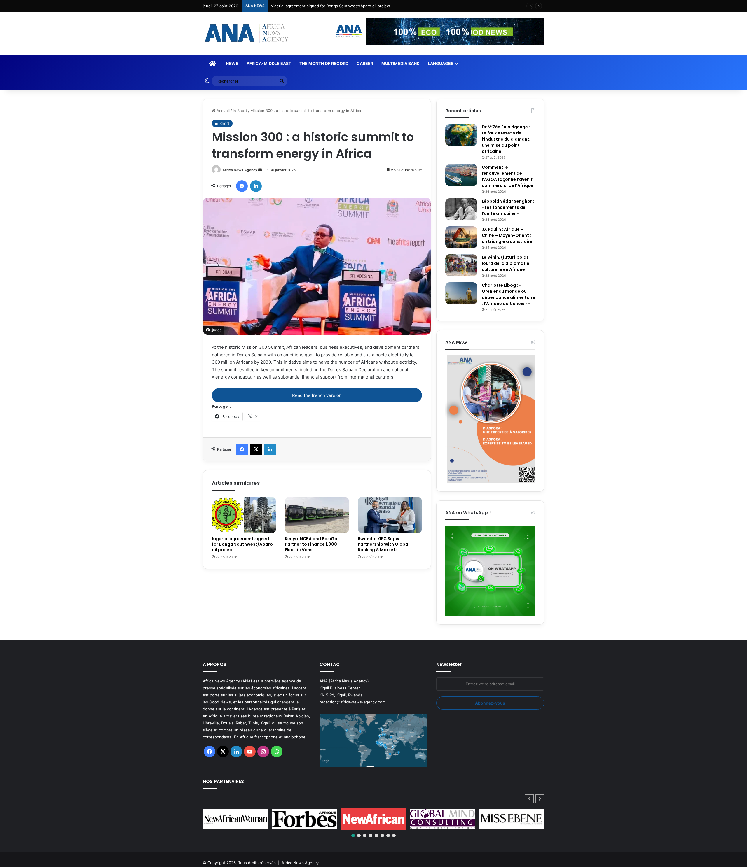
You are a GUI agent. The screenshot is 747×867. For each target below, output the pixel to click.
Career (365, 63)
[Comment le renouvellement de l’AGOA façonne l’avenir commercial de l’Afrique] (461, 175)
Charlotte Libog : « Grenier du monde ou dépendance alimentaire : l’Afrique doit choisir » (508, 294)
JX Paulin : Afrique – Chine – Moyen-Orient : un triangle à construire (507, 235)
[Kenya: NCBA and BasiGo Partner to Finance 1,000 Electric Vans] (317, 515)
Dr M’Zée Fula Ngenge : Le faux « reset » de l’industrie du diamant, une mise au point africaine (506, 139)
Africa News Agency (239, 170)
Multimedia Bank (400, 63)
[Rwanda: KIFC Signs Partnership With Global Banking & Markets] (390, 515)
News (232, 63)
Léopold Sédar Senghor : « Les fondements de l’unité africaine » (508, 207)
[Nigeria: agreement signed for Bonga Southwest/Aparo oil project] (244, 515)
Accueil (222, 110)
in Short (240, 110)
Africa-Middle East (269, 63)
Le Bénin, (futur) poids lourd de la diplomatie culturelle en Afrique (505, 263)
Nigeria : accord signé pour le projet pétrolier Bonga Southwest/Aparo (334, 5)
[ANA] (246, 33)
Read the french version (317, 395)
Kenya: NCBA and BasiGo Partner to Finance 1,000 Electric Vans (311, 544)
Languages (440, 63)
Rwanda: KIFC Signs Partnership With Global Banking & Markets (383, 544)
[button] (539, 798)
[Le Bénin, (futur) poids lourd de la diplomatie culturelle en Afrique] (461, 265)
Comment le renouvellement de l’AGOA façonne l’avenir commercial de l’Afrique (507, 176)
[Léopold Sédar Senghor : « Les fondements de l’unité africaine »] (461, 209)
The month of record (323, 63)
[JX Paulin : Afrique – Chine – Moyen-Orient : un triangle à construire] (461, 237)
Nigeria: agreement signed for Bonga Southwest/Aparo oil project (242, 544)
